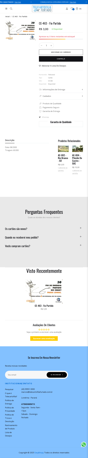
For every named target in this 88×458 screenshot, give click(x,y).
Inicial (7, 16)
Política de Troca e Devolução (9, 418)
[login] (67, 9)
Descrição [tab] (9, 140)
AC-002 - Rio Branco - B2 (63, 158)
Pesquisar (9, 389)
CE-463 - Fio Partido (44, 305)
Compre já (61, 59)
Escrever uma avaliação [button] (44, 338)
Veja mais (13, 2)
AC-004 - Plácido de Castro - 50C (77, 159)
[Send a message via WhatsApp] (84, 444)
